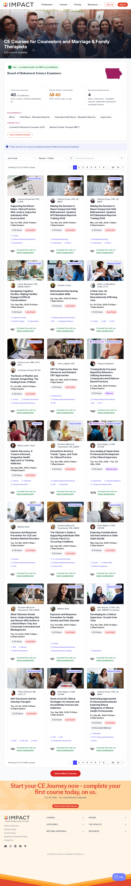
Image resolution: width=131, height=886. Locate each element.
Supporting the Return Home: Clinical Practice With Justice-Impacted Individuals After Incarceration (23, 212)
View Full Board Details (19, 135)
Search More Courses (65, 773)
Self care (24, 741)
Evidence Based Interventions (24, 239)
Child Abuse (57, 243)
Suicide (95, 563)
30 (113, 167)
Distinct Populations (99, 566)
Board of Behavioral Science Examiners (34, 73)
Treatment (27, 481)
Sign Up (109, 4)
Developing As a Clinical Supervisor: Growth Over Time (103, 617)
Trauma (15, 236)
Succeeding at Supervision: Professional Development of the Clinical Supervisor (105, 454)
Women (24, 647)
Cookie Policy (10, 833)
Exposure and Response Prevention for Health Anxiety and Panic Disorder (64, 617)
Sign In (123, 4)
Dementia (64, 484)
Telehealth (96, 733)
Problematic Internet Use (62, 741)
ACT (101, 403)
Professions (46, 4)
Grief (15, 741)
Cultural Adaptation (113, 481)
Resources (93, 4)
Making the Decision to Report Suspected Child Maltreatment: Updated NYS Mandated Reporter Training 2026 (63, 212)
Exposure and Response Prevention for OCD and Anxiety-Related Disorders (24, 535)
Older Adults (34, 321)
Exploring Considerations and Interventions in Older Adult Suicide (104, 535)
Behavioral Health (34, 179)
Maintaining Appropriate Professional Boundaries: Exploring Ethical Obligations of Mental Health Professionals (103, 704)
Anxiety (15, 559)
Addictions (37, 424)
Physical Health (75, 424)
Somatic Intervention (31, 399)
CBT (55, 403)
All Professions (75, 179)
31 (118, 167)
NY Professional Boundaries (103, 737)
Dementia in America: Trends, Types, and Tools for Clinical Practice (63, 454)
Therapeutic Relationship (101, 484)
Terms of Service (11, 826)
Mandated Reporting (60, 239)
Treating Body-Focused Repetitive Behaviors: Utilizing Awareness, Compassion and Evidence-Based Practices (105, 375)
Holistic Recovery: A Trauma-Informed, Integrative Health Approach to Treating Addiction (22, 457)
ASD (105, 321)
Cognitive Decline (19, 318)
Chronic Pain (57, 566)
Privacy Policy (10, 829)
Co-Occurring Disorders (62, 559)
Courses (63, 4)
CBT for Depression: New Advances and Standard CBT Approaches (64, 372)
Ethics (69, 243)
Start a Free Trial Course (65, 806)
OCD (113, 321)
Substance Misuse (66, 321)
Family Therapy (18, 321)
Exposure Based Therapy (62, 651)
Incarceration (18, 243)
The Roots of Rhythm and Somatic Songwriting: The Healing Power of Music (24, 379)
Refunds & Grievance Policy (16, 836)
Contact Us (8, 840)
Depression (57, 396)
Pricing (77, 4)
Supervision (96, 481)
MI (54, 321)
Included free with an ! (26, 251)
